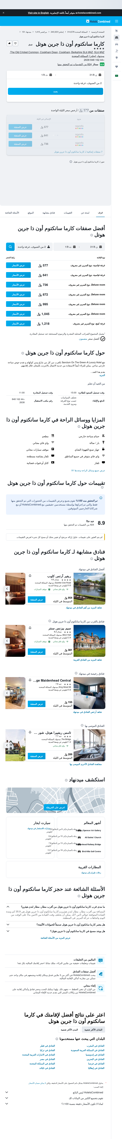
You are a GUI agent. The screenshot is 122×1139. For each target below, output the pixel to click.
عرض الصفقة (36, 599)
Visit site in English (38, 12)
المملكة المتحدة (81, 31)
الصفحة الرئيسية (97, 31)
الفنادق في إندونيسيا (95, 1054)
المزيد (102, 375)
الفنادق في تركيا (47, 1050)
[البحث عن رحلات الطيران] (116, 31)
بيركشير (43, 31)
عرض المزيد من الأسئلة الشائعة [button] (55, 937)
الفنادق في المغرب (95, 1045)
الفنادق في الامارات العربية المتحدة (38, 1054)
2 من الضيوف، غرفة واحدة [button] (88, 83)
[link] (83, 607)
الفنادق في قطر (47, 1045)
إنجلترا (61, 31)
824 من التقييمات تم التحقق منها (75, 64)
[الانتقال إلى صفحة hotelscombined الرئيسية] (98, 21)
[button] (3, 12)
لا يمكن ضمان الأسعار (37, 1083)
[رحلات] (116, 66)
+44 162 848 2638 (94, 60)
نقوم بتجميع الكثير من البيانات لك (86, 1098)
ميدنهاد (28, 31)
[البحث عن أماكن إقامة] (116, 37)
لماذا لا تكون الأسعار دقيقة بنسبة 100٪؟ (82, 1104)
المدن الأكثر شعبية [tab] (69, 1029)
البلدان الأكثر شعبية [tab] (93, 1029)
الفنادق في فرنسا (96, 1063)
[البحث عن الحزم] (116, 51)
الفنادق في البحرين (95, 1059)
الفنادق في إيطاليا (96, 1067)
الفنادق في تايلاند (47, 1067)
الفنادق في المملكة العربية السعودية (87, 1050)
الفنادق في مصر (47, 1059)
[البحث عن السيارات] (116, 44)
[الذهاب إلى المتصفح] (116, 57)
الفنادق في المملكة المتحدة (42, 1063)
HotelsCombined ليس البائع (88, 1092)
